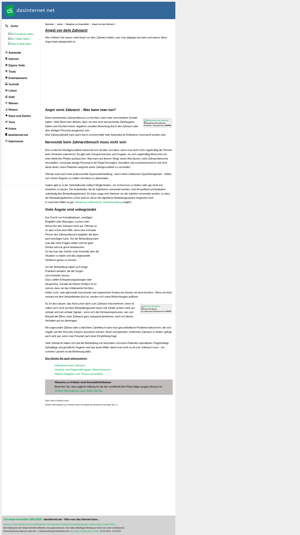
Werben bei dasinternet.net (52, 524)
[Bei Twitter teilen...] (20, 38)
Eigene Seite (16, 65)
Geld (11, 97)
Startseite (14, 52)
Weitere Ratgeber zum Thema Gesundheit (79, 373)
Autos (12, 128)
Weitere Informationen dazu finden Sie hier (78, 390)
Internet (13, 58)
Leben (12, 90)
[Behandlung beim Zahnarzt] (156, 120)
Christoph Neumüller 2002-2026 (22, 519)
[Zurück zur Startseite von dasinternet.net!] (62, 10)
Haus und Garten (19, 115)
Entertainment (17, 78)
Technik (13, 84)
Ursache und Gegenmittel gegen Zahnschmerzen (83, 369)
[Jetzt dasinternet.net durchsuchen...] (19, 26)
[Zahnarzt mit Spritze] (150, 306)
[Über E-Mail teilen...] (21, 43)
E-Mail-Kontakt (31, 524)
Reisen (13, 109)
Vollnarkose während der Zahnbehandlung (98, 202)
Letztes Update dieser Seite (86, 531)
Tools (12, 71)
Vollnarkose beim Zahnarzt (70, 365)
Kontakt (19, 524)
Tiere (11, 122)
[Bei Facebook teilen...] (22, 33)
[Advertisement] (109, 75)
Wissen (13, 103)
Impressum (15, 141)
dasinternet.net (17, 134)
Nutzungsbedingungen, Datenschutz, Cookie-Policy (91, 524)
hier (116, 405)
